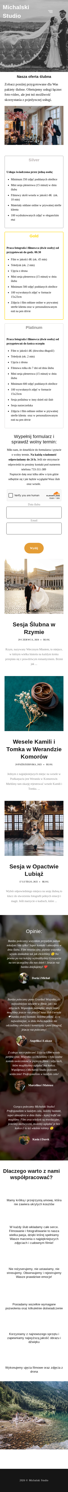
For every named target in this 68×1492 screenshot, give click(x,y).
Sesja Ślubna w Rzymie (34, 628)
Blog (46, 639)
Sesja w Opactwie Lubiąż (34, 870)
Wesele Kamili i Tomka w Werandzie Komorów (34, 749)
